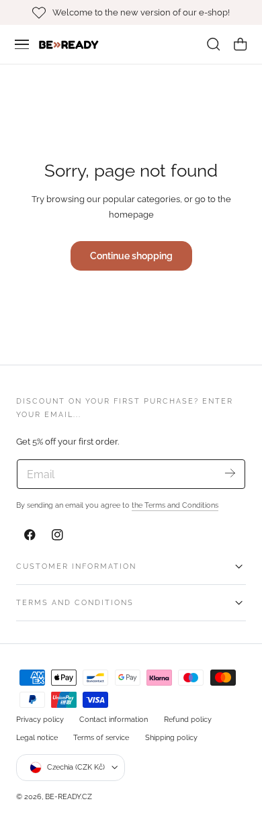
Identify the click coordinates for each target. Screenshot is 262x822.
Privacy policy (40, 719)
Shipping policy (171, 737)
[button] (22, 44)
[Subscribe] (230, 473)
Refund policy (188, 719)
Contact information (113, 719)
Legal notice (37, 737)
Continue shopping (131, 255)
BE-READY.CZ (68, 796)
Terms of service (101, 737)
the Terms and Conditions (175, 505)
